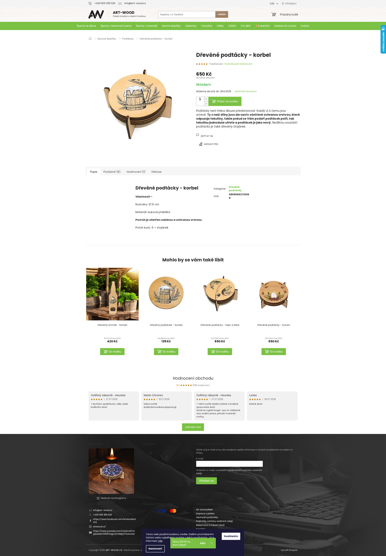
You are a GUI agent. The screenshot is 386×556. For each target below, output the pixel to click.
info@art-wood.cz (102, 510)
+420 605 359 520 (102, 514)
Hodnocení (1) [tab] (136, 172)
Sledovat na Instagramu (113, 498)
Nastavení (155, 548)
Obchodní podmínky (207, 517)
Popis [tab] (93, 172)
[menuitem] (86, 26)
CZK (272, 3)
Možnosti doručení (246, 91)
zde (160, 541)
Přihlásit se (206, 481)
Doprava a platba (205, 513)
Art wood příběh (204, 509)
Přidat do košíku (227, 101)
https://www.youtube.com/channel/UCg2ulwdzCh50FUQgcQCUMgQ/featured (114, 532)
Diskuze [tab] (157, 172)
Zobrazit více (193, 427)
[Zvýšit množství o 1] (206, 99)
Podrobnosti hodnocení (238, 64)
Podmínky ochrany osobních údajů (214, 521)
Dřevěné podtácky (235, 188)
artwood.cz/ (99, 526)
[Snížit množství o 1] (206, 103)
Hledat (222, 14)
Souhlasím (231, 536)
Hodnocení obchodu (193, 378)
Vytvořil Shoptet (289, 550)
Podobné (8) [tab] (112, 172)
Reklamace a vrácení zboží (210, 525)
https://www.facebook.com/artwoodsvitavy (114, 521)
